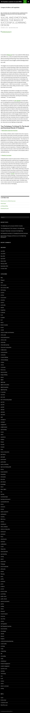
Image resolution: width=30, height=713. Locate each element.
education (3, 414)
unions (2, 683)
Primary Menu (28, 1)
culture (2, 364)
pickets (2, 571)
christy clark (3, 334)
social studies (4, 643)
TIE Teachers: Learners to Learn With (11, 1)
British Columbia (4, 325)
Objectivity (3, 549)
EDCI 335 (3, 397)
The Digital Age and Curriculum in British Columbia (12, 225)
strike (2, 658)
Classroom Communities (6, 347)
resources (3, 616)
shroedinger (3, 631)
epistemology (4, 429)
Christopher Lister (14, 27)
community (3, 354)
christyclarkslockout (5, 337)
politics (2, 579)
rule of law (3, 618)
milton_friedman (4, 526)
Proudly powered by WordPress (7, 711)
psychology (3, 593)
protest (2, 588)
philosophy (3, 569)
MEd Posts (3, 14)
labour (2, 486)
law (1, 491)
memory (2, 521)
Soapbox (2, 638)
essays (2, 432)
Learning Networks (5, 501)
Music (2, 536)
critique (2, 362)
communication (4, 352)
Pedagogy (3, 564)
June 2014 (3, 253)
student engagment (5, 666)
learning (2, 494)
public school (3, 596)
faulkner (2, 439)
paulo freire (3, 561)
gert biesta (3, 454)
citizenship (3, 342)
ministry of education (5, 529)
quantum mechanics (5, 601)
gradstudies (3, 461)
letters (2, 504)
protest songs (4, 591)
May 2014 (3, 256)
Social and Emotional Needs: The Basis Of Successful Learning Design (14, 21)
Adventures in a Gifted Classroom (8, 201)
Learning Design (23, 12)
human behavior (4, 471)
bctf (2, 320)
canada (2, 329)
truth (2, 678)
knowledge (3, 484)
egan (2, 417)
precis (2, 583)
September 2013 (4, 266)
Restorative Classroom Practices (9, 130)
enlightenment (4, 427)
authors (2, 302)
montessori (3, 531)
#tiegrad (5, 12)
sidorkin (2, 633)
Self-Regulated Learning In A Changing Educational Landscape (14, 233)
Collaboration (4, 349)
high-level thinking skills (6, 466)
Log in (2, 697)
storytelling (3, 656)
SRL (1, 653)
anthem (2, 295)
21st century (3, 285)
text (2, 676)
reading (2, 606)
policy (2, 576)
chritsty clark (3, 339)
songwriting (3, 651)
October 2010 (4, 268)
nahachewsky (4, 539)
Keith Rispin (3, 203)
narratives (3, 541)
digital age (3, 382)
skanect (2, 636)
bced (2, 315)
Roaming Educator (5, 208)
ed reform (3, 394)
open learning (4, 554)
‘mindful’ (13, 173)
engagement (3, 424)
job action (3, 479)
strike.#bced (3, 661)
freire (2, 449)
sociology (3, 646)
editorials (3, 412)
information (3, 476)
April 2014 (3, 258)
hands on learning (4, 464)
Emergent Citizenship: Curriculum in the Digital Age (12, 230)
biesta (2, 322)
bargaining (3, 310)
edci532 (2, 407)
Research (3, 611)
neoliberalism (3, 544)
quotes (2, 603)
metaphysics (3, 524)
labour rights (3, 489)
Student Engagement (5, 663)
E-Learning (3, 392)
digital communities (5, 384)
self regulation (10, 14)
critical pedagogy (4, 359)
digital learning (4, 389)
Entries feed (3, 700)
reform (2, 608)
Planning (2, 574)
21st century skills (5, 287)
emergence (3, 419)
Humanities (3, 474)
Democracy (3, 369)
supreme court (4, 668)
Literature (3, 506)
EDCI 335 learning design (13, 12)
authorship (3, 305)
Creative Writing (4, 357)
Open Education (4, 551)
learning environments (5, 499)
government (3, 459)
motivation (3, 534)
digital (2, 379)
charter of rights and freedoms (7, 332)
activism (2, 292)
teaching (3, 671)
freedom (2, 447)
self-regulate (17, 100)
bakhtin (2, 307)
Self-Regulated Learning (6, 626)
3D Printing (3, 290)
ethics (2, 434)
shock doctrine (4, 628)
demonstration (4, 372)
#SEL (2, 12)
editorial (2, 409)
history (2, 469)
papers (2, 559)
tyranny (2, 681)
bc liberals (3, 312)
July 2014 (3, 251)
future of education (5, 452)
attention (3, 300)
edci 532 (2, 402)
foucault (2, 444)
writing (2, 688)
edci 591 (2, 404)
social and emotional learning (7, 641)
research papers (4, 613)
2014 (2, 282)
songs (2, 648)
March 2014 (3, 261)
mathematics (3, 514)
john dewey (3, 481)
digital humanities (4, 387)
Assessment (3, 297)
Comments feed (4, 702)
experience (3, 437)
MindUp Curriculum (6, 155)
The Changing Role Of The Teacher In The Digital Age (12, 228)
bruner (2, 327)
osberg (2, 556)
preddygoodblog (4, 206)
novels (2, 546)
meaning (2, 516)
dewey (2, 377)
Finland (2, 442)
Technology (3, 673)
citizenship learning (5, 344)
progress (3, 586)
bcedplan (3, 317)
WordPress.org (4, 705)
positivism (3, 581)
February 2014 (4, 263)
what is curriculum (5, 686)
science (2, 621)
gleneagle (3, 456)
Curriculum (3, 367)
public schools (4, 598)
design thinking (4, 374)
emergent (3, 422)
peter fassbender (4, 566)
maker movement (4, 511)
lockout (2, 509)
